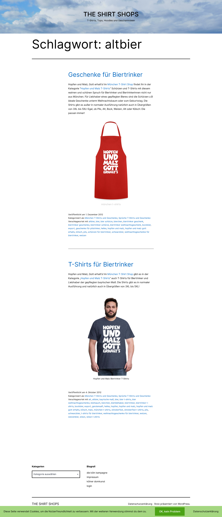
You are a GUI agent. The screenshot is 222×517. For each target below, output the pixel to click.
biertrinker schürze (100, 225)
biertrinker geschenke (78, 225)
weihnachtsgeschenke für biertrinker (121, 413)
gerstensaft (97, 406)
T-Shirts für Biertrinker (100, 264)
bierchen (118, 221)
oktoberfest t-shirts (134, 409)
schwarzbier (117, 232)
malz (90, 409)
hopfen (114, 406)
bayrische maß (106, 399)
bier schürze (107, 221)
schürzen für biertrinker (99, 232)
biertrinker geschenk (133, 221)
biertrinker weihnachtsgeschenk (125, 225)
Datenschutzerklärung (140, 504)
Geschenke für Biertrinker (105, 74)
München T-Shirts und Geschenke (101, 218)
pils (85, 232)
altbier (92, 221)
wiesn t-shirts (93, 417)
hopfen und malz (116, 228)
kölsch (79, 232)
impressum (93, 477)
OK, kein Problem (169, 511)
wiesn (82, 417)
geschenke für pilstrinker (88, 228)
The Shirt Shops (111, 14)
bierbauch (95, 403)
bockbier (146, 225)
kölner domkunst (96, 481)
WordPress (183, 504)
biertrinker (130, 403)
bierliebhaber (117, 403)
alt (90, 399)
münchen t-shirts (102, 409)
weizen (82, 235)
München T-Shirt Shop (120, 84)
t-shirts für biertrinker (91, 413)
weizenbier (73, 417)
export (71, 228)
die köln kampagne (97, 472)
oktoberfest (117, 409)
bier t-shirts (125, 399)
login (89, 486)
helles (104, 228)
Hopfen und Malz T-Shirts (95, 88)
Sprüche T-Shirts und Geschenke (134, 218)
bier (97, 221)
